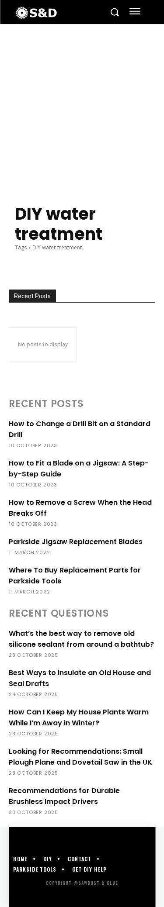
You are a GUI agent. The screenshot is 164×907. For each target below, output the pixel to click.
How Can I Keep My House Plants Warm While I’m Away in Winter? (79, 717)
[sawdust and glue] (58, 13)
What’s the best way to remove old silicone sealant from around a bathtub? (81, 638)
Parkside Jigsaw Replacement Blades (76, 542)
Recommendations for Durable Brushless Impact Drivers (64, 796)
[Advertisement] (82, 111)
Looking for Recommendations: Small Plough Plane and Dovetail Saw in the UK (80, 756)
